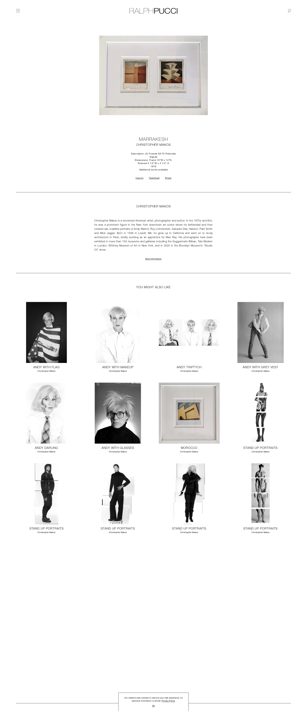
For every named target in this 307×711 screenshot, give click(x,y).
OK (153, 706)
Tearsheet (154, 178)
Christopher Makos (153, 145)
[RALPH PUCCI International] (153, 11)
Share (168, 178)
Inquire (139, 178)
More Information (153, 259)
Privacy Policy (168, 701)
